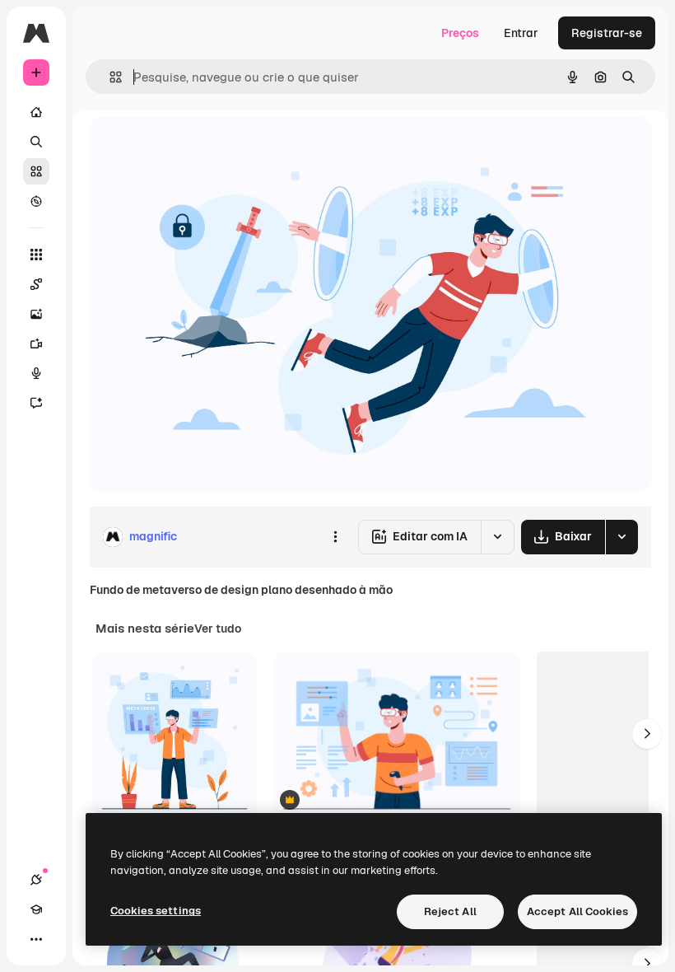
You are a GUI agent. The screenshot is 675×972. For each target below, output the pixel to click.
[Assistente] (36, 403)
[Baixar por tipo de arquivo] (621, 537)
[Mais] (36, 939)
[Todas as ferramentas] (36, 254)
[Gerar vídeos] (36, 343)
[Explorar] (36, 201)
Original (194, 148)
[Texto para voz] (36, 373)
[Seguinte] (647, 734)
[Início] (36, 112)
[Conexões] (36, 880)
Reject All (450, 911)
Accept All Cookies (577, 911)
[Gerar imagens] (36, 314)
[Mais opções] (335, 537)
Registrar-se (606, 33)
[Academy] (36, 909)
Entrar (521, 33)
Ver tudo (217, 628)
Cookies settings (155, 911)
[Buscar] (36, 142)
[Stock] (36, 171)
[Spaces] (36, 284)
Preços (460, 33)
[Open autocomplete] (109, 77)
